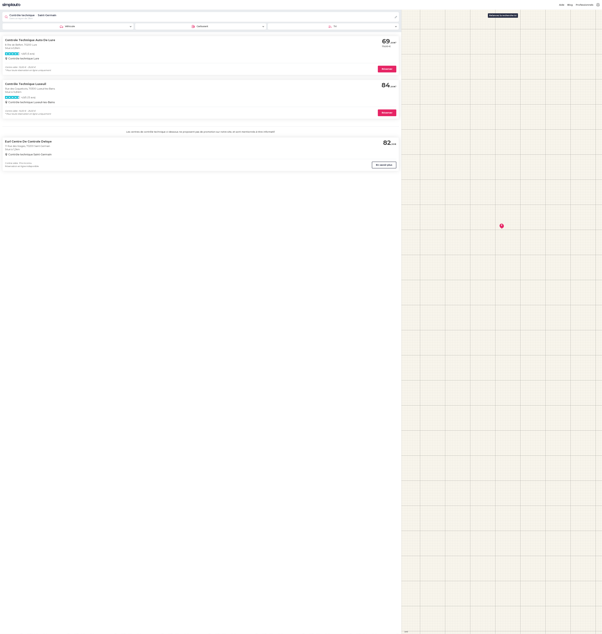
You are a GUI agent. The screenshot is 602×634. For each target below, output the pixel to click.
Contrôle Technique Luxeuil (25, 84)
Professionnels (584, 4)
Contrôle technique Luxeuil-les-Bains (31, 102)
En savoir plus (384, 165)
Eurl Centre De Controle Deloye (28, 141)
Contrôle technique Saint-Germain (30, 154)
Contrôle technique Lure (23, 58)
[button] (598, 5)
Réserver (387, 69)
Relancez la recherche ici (503, 15)
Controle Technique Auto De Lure (30, 40)
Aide (561, 4)
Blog (570, 4)
